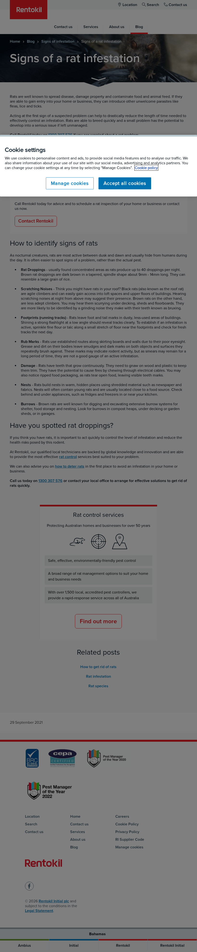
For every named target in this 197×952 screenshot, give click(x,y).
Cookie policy (146, 167)
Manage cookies (70, 183)
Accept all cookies (125, 183)
